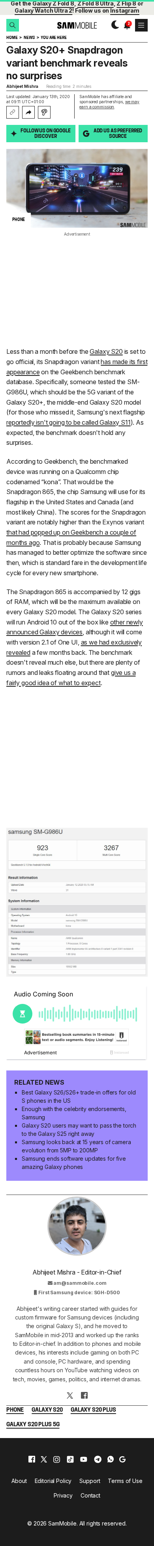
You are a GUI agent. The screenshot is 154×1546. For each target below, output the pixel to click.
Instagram (124, 10)
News (29, 38)
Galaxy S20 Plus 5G (32, 1425)
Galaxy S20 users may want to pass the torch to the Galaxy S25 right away (79, 1129)
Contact (90, 1495)
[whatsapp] (110, 1459)
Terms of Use (125, 1480)
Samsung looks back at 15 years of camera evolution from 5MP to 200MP (76, 1146)
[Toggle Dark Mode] (113, 25)
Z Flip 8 (126, 3)
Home (11, 38)
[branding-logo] (77, 25)
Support (89, 1480)
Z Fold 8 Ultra (95, 3)
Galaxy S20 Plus (93, 1410)
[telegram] (98, 1459)
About (18, 1480)
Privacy (63, 1495)
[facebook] (31, 1459)
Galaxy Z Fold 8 (53, 3)
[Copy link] (12, 112)
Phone (15, 1410)
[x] (44, 1459)
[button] (12, 25)
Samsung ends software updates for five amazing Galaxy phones (74, 1162)
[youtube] (84, 1459)
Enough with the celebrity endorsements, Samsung (74, 1113)
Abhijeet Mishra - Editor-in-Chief (77, 1272)
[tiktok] (70, 1459)
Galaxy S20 (106, 351)
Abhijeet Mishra (22, 86)
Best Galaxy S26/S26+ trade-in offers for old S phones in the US (79, 1096)
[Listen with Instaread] (44, 112)
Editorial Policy (53, 1480)
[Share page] (28, 112)
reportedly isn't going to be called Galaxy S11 (68, 422)
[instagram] (56, 1459)
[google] (122, 1459)
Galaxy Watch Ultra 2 (43, 10)
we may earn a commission (109, 104)
